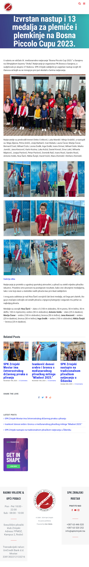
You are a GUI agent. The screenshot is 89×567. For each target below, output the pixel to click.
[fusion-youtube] (75, 510)
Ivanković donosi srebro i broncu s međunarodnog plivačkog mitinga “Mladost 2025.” (44, 370)
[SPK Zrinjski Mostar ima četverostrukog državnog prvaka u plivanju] (16, 351)
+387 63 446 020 (75, 524)
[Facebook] (39, 397)
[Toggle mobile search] (79, 3)
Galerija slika (9, 279)
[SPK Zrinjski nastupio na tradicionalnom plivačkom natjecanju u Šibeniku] (73, 351)
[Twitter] (43, 397)
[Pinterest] (46, 397)
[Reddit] (50, 397)
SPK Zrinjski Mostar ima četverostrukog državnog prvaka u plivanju (15, 370)
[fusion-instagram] (78, 510)
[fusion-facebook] (72, 510)
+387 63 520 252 (75, 527)
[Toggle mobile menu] (84, 3)
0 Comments (23, 380)
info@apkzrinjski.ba (75, 531)
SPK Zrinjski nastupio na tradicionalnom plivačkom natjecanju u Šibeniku (70, 372)
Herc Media (48, 524)
